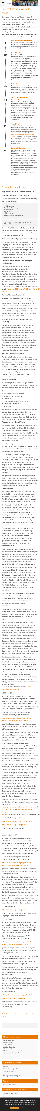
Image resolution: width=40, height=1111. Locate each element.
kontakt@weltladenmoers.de (13, 216)
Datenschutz (25, 1108)
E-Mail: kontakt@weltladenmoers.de (15, 1069)
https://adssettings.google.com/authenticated (17, 821)
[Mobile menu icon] (3, 3)
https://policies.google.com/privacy (14, 825)
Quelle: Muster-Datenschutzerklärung (11, 1014)
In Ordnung (14, 1108)
